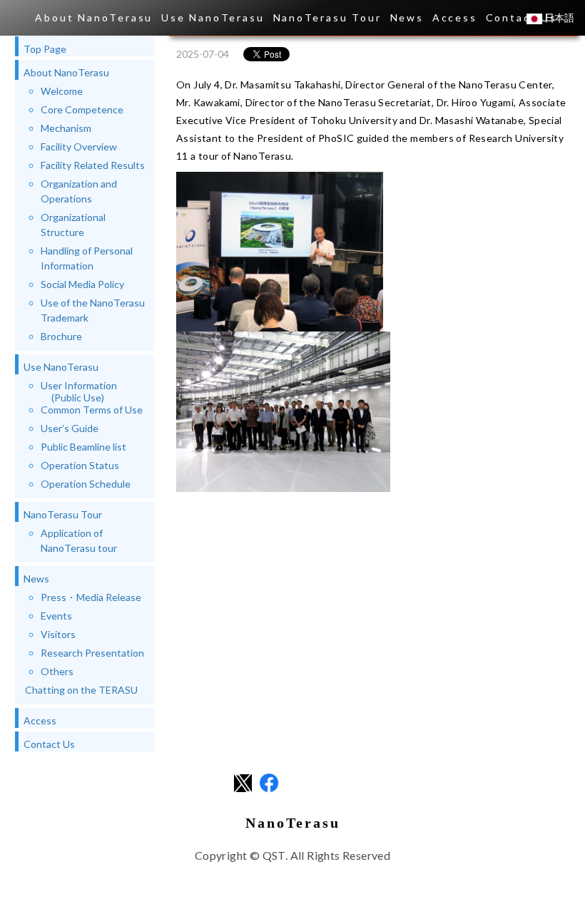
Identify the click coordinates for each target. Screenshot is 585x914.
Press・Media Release (91, 597)
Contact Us (49, 744)
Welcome (62, 91)
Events (56, 616)
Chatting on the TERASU (81, 690)
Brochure (61, 336)
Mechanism (66, 128)
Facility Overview (79, 146)
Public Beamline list (83, 447)
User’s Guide (69, 428)
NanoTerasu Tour (327, 17)
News (407, 17)
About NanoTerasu (94, 17)
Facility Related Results (93, 165)
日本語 (558, 17)
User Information (79, 391)
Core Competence (82, 109)
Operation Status (80, 465)
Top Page (45, 49)
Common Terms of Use (92, 410)
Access (454, 17)
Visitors (58, 634)
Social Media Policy (82, 284)
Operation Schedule (86, 484)
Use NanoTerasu (212, 17)
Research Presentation (92, 653)
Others (57, 671)
